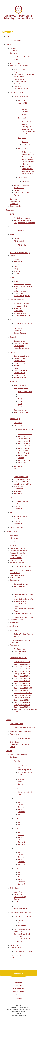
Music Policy (18, 491)
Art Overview (18, 469)
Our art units (18, 423)
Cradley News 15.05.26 (22, 681)
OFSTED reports (16, 558)
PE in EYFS (18, 521)
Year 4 (20, 401)
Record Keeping (19, 586)
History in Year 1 (19, 361)
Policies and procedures (18, 562)
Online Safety (14, 742)
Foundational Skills (16, 527)
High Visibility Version (18, 1011)
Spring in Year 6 (23, 455)
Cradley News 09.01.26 (22, 671)
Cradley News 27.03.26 (22, 705)
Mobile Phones (19, 892)
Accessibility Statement (18, 1015)
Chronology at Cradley (22, 356)
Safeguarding (14, 580)
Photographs (14, 645)
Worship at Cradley (16, 92)
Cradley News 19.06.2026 (23, 688)
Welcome (13, 48)
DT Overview (18, 509)
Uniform (12, 747)
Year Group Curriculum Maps (20, 253)
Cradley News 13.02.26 (22, 676)
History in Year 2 (19, 363)
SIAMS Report (15, 622)
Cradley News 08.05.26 (22, 669)
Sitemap (18, 1013)
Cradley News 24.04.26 (22, 702)
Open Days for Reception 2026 (20, 640)
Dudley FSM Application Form (24, 728)
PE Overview (18, 524)
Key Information (11, 531)
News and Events (12, 626)
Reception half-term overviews (24, 223)
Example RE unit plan (21, 304)
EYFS (12, 214)
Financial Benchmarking (18, 550)
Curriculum (10, 210)
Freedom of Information (18, 553)
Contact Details (15, 206)
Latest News (14, 643)
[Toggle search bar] (29, 2)
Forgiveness (26, 144)
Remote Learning (16, 577)
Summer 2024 (23, 177)
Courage (25, 142)
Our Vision (13, 53)
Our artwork (18, 425)
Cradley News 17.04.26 (22, 685)
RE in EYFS (18, 308)
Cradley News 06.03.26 (22, 666)
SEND (12, 590)
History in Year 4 (19, 368)
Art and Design (15, 419)
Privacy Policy (13, 1018)
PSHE (12, 234)
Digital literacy (19, 346)
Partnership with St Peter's (19, 65)
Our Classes (14, 757)
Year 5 (20, 404)
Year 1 (20, 394)
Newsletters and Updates (18, 658)
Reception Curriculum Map (23, 220)
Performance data (16, 560)
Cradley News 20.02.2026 (23, 693)
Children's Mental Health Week (20, 913)
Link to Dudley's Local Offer (23, 599)
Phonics (16, 266)
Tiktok (16, 904)
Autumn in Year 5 (24, 443)
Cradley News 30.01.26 (22, 707)
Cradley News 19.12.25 (22, 690)
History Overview (20, 377)
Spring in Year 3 (23, 453)
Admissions (14, 535)
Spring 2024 (22, 138)
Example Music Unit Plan (22, 479)
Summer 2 (21, 814)
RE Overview (18, 311)
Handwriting (18, 261)
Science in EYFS (20, 331)
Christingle (17, 86)
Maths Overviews (20, 291)
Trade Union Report (17, 620)
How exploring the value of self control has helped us (28, 131)
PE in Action (18, 519)
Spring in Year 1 (23, 448)
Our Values (14, 50)
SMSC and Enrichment (18, 958)
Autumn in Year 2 (24, 436)
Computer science (20, 341)
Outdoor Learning (16, 955)
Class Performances (21, 477)
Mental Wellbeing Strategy (23, 951)
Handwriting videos (24, 770)
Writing (16, 273)
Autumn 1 (21, 802)
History (12, 352)
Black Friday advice (21, 909)
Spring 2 (21, 809)
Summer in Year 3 (24, 460)
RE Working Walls (20, 313)
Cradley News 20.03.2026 (23, 695)
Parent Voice (14, 734)
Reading (21, 779)
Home (3, 28)
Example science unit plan (23, 323)
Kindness (25, 114)
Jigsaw (16, 238)
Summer (21, 458)
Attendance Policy (20, 542)
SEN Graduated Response (23, 613)
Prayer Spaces (19, 72)
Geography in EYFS (21, 412)
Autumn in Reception (25, 434)
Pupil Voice (18, 493)
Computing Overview (21, 343)
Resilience (25, 181)
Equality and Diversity (17, 548)
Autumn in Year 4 (24, 441)
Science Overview (20, 333)
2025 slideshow (15, 40)
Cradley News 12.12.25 (22, 674)
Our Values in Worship (21, 96)
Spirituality (17, 190)
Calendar (13, 716)
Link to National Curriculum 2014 (21, 617)
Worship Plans (19, 188)
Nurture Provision (16, 947)
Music (12, 473)
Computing (13, 337)
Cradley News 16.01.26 (22, 683)
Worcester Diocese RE (22, 315)
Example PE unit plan (21, 516)
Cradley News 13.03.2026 (23, 678)
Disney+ (17, 906)
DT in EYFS (18, 506)
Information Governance (18, 555)
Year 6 (20, 406)
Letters (20, 777)
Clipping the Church (21, 89)
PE (11, 512)
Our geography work (21, 388)
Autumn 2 (21, 805)
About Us (9, 44)
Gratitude (25, 112)
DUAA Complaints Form (22, 566)
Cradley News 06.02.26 (22, 664)
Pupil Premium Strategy (18, 575)
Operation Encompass (21, 584)
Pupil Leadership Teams (18, 755)
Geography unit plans (21, 385)
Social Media (18, 894)
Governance (14, 199)
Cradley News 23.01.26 (22, 700)
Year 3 (20, 399)
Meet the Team (15, 63)
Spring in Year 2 (23, 450)
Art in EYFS (18, 466)
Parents (8, 720)
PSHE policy (22, 245)
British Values (14, 546)
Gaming (16, 899)
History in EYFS (19, 358)
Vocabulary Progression (22, 296)
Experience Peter (20, 81)
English (12, 255)
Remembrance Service (22, 84)
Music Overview (19, 489)
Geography (14, 381)
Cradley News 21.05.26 (22, 697)
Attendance (14, 538)
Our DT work (18, 504)
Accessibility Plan (20, 601)
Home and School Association (20, 732)
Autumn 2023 (22, 103)
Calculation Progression (22, 284)
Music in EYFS (19, 486)
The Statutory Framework (22, 218)
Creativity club (27, 127)
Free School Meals (16, 724)
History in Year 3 (19, 365)
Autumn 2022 (22, 100)
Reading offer (18, 271)
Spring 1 (21, 807)
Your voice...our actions (22, 738)
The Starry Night (19, 649)
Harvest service (19, 79)
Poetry (16, 269)
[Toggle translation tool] (24, 2)
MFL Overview (19, 231)
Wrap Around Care (16, 201)
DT (11, 497)
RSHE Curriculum (20, 249)
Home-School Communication (20, 744)
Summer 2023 (23, 148)
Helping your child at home (23, 264)
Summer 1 (21, 812)
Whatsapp (17, 901)
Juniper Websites (24, 1009)
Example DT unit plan (21, 501)
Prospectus (14, 204)
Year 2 (20, 396)
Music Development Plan (22, 484)
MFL (11, 227)
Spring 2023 (22, 118)
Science (12, 319)
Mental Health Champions (23, 916)
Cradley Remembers (21, 370)
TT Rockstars (18, 293)
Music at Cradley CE (21, 481)
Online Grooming (20, 897)
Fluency (16, 259)
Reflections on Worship (22, 185)
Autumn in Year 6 (24, 446)
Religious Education (17, 300)
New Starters (14, 630)
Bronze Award (23, 925)
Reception (17, 761)
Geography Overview (21, 415)
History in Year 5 (19, 373)
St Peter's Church (20, 69)
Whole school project (25, 392)
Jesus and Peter (27, 166)
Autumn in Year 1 (24, 462)
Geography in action (21, 410)
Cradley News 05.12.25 (22, 662)
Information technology (22, 348)
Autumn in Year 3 (24, 438)
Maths (12, 277)
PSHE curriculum (20, 241)
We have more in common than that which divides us (28, 171)
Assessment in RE (20, 306)
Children (9, 751)
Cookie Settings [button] (23, 1018)
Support (20, 784)
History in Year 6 (19, 375)
